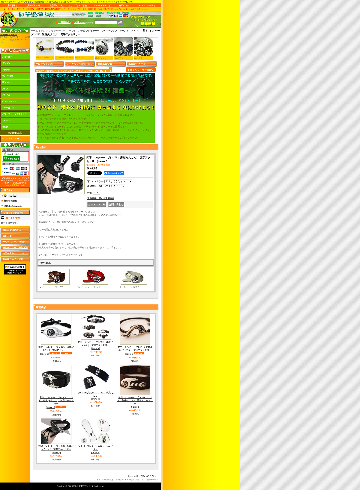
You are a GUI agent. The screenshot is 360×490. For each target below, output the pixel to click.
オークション (74, 64)
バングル (6, 95)
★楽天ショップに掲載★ (140, 70)
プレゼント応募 (44, 64)
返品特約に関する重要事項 (100, 198)
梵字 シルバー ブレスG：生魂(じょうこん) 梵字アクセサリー (56, 449)
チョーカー (7, 57)
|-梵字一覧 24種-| (33, 5)
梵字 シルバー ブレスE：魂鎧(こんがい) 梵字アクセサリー (96, 345)
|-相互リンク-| (124, 5)
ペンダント (7, 63)
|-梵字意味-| (11, 5)
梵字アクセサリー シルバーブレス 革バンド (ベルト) (110, 30)
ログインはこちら (13, 205)
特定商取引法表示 (12, 230)
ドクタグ (6, 69)
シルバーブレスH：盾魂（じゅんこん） (95, 449)
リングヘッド (8, 82)
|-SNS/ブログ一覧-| (146, 5)
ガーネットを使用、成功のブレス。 (65, 57)
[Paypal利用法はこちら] (15, 185)
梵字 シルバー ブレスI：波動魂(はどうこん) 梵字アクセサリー (135, 350)
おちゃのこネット (149, 476)
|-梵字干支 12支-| (56, 5)
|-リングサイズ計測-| (78, 5)
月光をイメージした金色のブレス (44, 57)
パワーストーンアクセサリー (15, 114)
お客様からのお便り (13, 259)
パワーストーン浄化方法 (15, 247)
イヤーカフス (8, 108)
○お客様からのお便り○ (8, 35)
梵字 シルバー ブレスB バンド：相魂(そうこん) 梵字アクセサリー (56, 402)
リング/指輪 (7, 76)
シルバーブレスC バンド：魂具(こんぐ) (96, 395)
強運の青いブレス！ (80, 57)
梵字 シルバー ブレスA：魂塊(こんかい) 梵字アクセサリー (56, 350)
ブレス (5, 88)
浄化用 (5, 127)
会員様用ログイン (138, 64)
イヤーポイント (9, 101)
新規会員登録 (10, 200)
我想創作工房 (15, 132)
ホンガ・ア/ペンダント (11, 138)
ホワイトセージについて (15, 253)
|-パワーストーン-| (101, 5)
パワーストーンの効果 (14, 241)
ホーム (34, 30)
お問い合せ (80, 22)
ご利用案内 (64, 22)
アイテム (6, 120)
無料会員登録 (105, 64)
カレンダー (8, 236)
